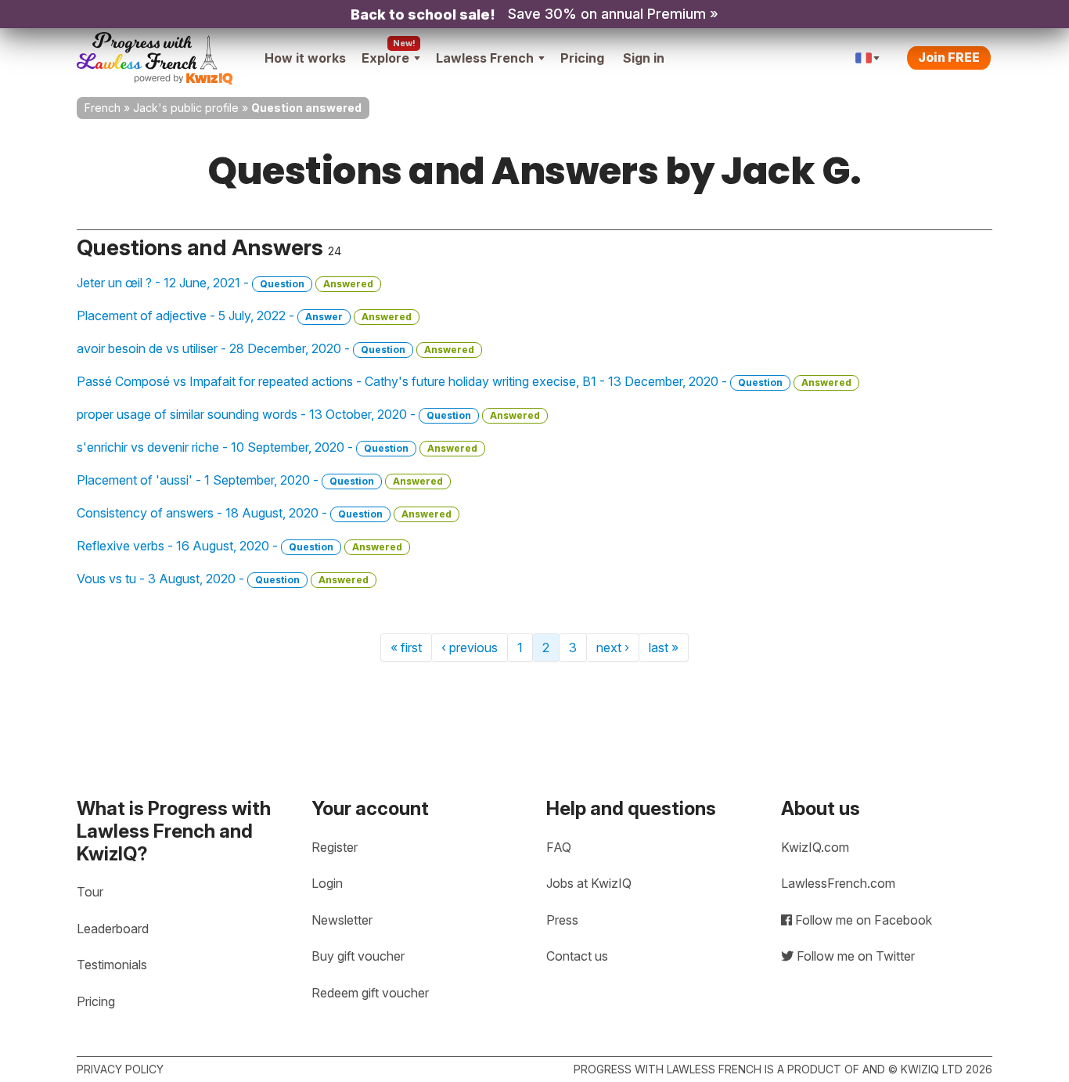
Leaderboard (113, 928)
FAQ (558, 847)
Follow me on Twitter (854, 956)
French (103, 107)
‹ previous (469, 647)
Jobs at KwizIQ (589, 883)
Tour (90, 892)
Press (562, 920)
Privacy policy (120, 1069)
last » (663, 647)
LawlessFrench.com (838, 883)
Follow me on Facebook (862, 920)
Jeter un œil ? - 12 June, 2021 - (225, 282)
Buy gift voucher (358, 956)
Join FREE (949, 57)
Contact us (577, 956)
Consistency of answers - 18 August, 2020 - (264, 513)
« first (406, 647)
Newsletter (342, 920)
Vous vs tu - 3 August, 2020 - (223, 578)
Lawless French (485, 58)
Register (334, 847)
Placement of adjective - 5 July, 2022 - (244, 315)
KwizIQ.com (815, 847)
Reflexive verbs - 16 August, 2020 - (239, 546)
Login (327, 883)
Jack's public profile (186, 107)
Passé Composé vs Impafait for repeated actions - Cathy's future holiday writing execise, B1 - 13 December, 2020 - (464, 381)
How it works (305, 58)
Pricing (582, 58)
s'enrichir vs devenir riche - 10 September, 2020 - (277, 447)
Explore (385, 58)
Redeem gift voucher (370, 993)
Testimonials (112, 964)
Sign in (643, 58)
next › (612, 647)
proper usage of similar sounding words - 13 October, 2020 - (308, 414)
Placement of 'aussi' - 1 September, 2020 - (260, 480)
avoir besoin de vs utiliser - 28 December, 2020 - (275, 348)
